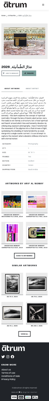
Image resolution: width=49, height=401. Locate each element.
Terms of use (8, 373)
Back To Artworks (24, 256)
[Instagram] (7, 357)
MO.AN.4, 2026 (36, 326)
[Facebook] (12, 357)
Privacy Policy (8, 379)
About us (6, 370)
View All (24, 334)
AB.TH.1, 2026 (12, 326)
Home (3, 15)
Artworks (12, 15)
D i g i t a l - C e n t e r (30, 392)
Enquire (30, 73)
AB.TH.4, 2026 (12, 296)
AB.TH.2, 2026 (36, 296)
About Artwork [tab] (12, 88)
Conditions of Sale (10, 376)
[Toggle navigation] (43, 5)
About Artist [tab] (32, 88)
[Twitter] (3, 357)
